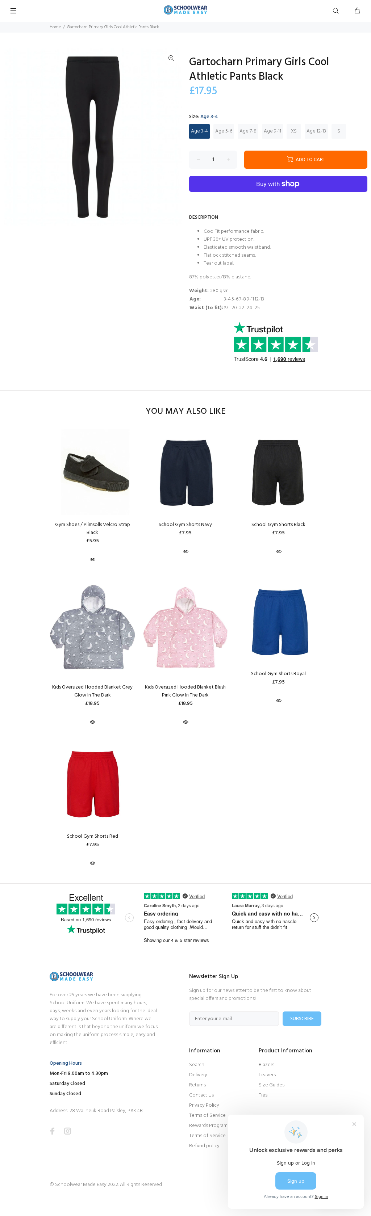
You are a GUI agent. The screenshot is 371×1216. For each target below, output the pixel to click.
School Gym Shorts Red (92, 836)
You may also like (186, 411)
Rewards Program (208, 1126)
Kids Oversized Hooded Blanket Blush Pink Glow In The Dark (185, 691)
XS (294, 131)
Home (55, 27)
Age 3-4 (199, 131)
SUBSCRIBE (302, 1019)
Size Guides (271, 1085)
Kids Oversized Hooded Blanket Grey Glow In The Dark (92, 691)
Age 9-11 (272, 131)
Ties (263, 1095)
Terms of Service (207, 1115)
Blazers (266, 1065)
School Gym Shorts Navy (185, 525)
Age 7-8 (248, 131)
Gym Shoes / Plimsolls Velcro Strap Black (92, 529)
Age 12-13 (316, 131)
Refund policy (204, 1146)
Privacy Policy (204, 1105)
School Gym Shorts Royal (278, 674)
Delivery (198, 1075)
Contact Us (201, 1095)
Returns (197, 1085)
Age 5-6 (223, 131)
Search (196, 1065)
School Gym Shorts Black (278, 525)
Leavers (267, 1075)
